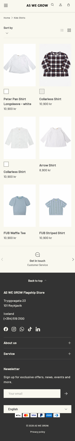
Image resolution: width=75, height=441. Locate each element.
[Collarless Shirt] (55, 65)
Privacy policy (37, 431)
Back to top (35, 280)
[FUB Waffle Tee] (20, 205)
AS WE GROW (41, 425)
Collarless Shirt (50, 99)
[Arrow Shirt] (55, 138)
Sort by (8, 27)
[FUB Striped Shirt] (55, 205)
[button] (69, 5)
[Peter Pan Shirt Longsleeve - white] (20, 65)
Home (7, 17)
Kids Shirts (19, 17)
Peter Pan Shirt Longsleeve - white (17, 101)
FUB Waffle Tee (15, 233)
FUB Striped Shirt (52, 233)
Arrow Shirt (47, 165)
